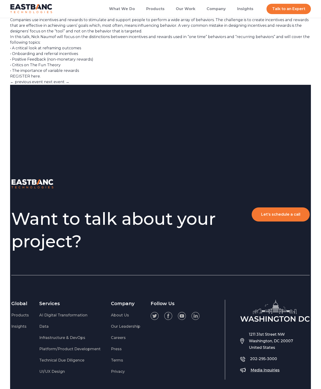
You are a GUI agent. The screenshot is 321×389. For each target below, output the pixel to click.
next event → (56, 82)
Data (44, 326)
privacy (118, 371)
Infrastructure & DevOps (62, 337)
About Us (120, 315)
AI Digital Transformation (63, 315)
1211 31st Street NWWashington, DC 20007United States (271, 341)
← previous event (26, 82)
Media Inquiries (265, 370)
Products (20, 315)
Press (116, 349)
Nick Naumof (43, 37)
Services (49, 303)
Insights (19, 326)
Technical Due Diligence (61, 360)
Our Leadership (125, 326)
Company (123, 303)
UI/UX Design (52, 371)
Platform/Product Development (70, 349)
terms (117, 360)
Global (19, 303)
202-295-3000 (263, 359)
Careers (118, 337)
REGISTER (20, 76)
